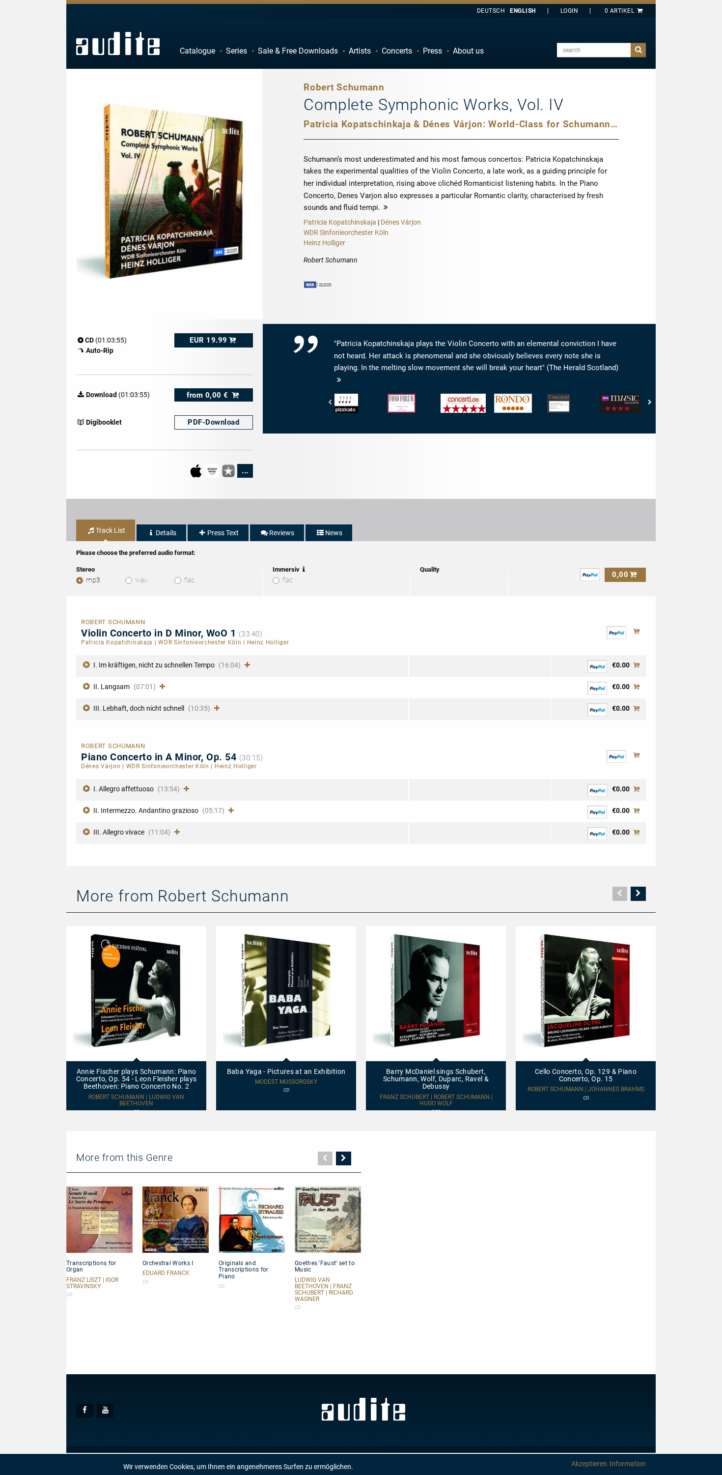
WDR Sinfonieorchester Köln (346, 232)
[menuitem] (197, 51)
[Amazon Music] (213, 470)
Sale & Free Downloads (298, 51)
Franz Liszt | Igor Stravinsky (92, 1283)
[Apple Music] (197, 470)
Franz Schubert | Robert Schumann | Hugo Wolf (436, 1100)
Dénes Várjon (401, 222)
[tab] (105, 530)
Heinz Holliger (324, 243)
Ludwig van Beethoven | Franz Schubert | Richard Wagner (324, 1290)
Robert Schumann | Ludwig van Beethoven (136, 1100)
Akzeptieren (589, 1464)
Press (432, 51)
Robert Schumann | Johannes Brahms (586, 1089)
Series (236, 51)
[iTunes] (229, 470)
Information (628, 1464)
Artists (360, 51)
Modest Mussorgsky (286, 1082)
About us (468, 51)
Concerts (397, 51)
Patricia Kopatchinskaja (340, 222)
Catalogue (197, 51)
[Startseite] (118, 43)
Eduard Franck (166, 1273)
